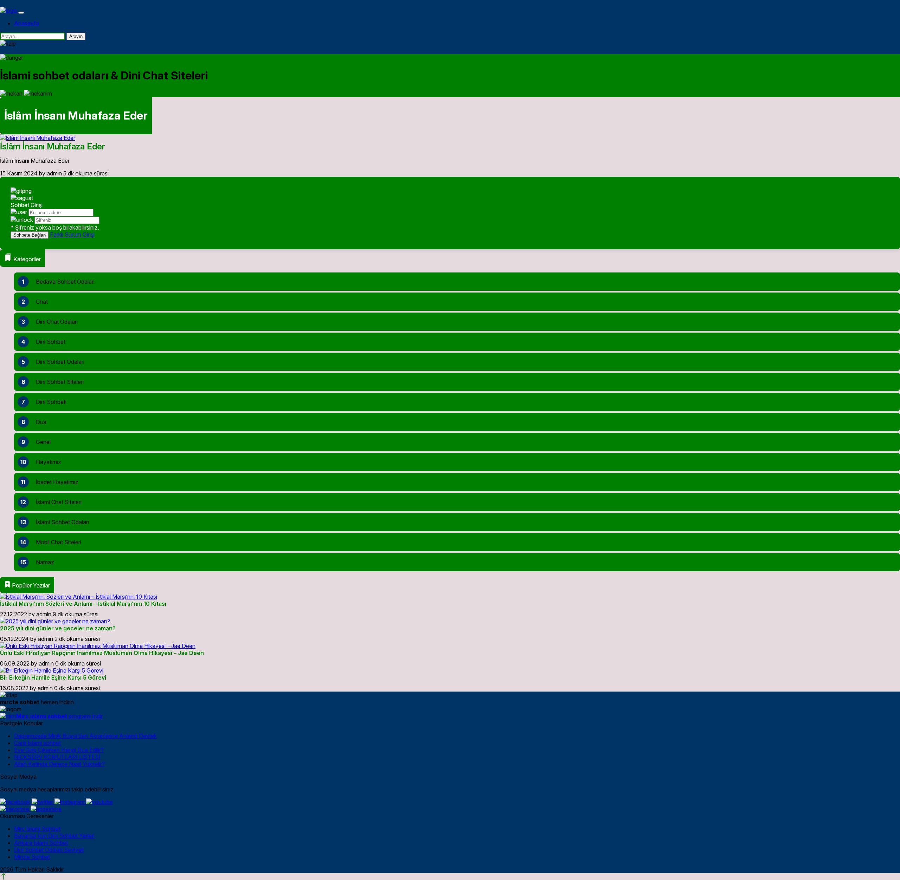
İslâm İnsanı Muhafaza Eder (52, 146)
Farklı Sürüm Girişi (72, 234)
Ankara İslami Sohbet (41, 842)
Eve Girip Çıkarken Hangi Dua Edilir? (59, 749)
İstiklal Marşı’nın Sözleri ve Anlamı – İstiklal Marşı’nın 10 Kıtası (83, 603)
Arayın (76, 36)
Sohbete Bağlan (29, 235)
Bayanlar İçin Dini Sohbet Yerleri (54, 835)
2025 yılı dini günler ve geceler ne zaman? (58, 628)
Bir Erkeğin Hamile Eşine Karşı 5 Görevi (53, 677)
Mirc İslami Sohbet (37, 828)
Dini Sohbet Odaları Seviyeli (49, 849)
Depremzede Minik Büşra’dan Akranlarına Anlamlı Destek (85, 735)
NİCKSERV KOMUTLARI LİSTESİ (57, 756)
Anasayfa (26, 23)
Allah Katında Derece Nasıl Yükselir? (59, 763)
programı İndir (59, 716)
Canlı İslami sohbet (37, 742)
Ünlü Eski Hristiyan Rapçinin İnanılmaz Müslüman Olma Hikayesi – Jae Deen (102, 652)
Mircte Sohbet (32, 856)
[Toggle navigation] (21, 13)
